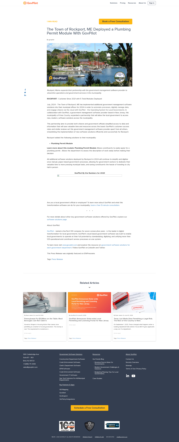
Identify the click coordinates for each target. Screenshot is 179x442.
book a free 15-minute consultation (105, 205)
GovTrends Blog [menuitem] (98, 359)
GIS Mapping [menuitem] (63, 389)
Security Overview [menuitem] (132, 362)
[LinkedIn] (127, 376)
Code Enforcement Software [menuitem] (69, 362)
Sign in (151, 3)
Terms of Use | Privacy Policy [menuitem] (136, 369)
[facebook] (25, 90)
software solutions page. (57, 220)
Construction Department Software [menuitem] (72, 359)
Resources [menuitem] (132, 3)
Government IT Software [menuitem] (68, 375)
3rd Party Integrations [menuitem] (67, 399)
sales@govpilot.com (30, 367)
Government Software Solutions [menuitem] (70, 354)
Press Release (57, 259)
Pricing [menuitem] (122, 3)
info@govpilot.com (122, 437)
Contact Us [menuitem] (130, 359)
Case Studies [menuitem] (97, 378)
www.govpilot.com (69, 245)
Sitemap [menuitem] (129, 365)
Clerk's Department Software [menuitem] (69, 365)
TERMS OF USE (99, 437)
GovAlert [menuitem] (62, 393)
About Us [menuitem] (142, 3)
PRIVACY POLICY (87, 437)
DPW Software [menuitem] (64, 369)
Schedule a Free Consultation (89, 408)
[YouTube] (133, 376)
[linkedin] (25, 95)
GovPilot (50, 231)
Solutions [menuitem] (113, 3)
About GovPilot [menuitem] (131, 354)
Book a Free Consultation (115, 21)
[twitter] (25, 93)
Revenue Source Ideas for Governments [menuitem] (104, 363)
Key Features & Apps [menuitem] (66, 385)
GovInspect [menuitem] (63, 396)
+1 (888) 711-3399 (29, 364)
